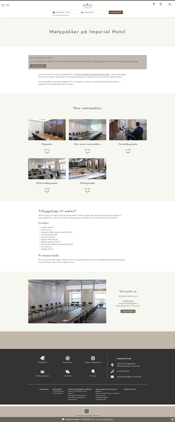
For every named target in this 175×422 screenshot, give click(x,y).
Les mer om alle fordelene (104, 419)
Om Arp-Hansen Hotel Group (106, 389)
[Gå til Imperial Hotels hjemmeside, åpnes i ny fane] (65, 344)
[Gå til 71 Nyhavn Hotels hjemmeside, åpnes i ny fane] (42, 344)
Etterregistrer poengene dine (77, 395)
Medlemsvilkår (72, 399)
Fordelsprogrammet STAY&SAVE (80, 389)
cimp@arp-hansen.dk (129, 61)
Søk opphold (116, 12)
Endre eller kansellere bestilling (60, 15)
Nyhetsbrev (57, 389)
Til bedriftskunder (58, 391)
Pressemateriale (101, 399)
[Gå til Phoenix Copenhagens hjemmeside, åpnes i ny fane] (31, 344)
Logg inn (71, 393)
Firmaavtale (44, 389)
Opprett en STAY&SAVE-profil (77, 391)
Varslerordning (100, 395)
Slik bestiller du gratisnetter (76, 397)
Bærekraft (99, 391)
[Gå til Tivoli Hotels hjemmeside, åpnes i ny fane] (87, 344)
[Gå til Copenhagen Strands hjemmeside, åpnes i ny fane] (54, 344)
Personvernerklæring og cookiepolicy (108, 393)
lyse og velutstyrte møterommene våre (92, 74)
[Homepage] (87, 5)
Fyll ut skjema (38, 66)
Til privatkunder (58, 393)
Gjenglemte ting (130, 389)
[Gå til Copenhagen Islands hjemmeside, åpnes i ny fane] (98, 344)
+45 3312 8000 (98, 61)
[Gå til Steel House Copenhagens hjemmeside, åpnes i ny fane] (132, 344)
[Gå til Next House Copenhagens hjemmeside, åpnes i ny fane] (143, 344)
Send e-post (128, 311)
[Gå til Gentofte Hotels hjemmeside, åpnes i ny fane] (109, 344)
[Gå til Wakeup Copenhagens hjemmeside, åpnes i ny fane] (120, 344)
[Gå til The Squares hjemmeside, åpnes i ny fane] (76, 344)
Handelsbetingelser (102, 397)
